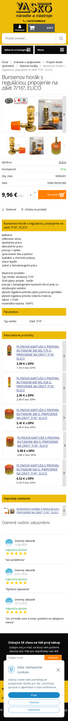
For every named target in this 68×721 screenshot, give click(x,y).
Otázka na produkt (35, 209)
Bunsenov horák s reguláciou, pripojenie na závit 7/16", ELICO (38, 510)
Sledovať (10, 209)
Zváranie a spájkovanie (27, 62)
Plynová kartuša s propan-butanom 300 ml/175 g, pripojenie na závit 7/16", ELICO (38, 353)
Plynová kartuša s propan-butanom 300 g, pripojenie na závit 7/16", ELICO (38, 414)
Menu (41, 49)
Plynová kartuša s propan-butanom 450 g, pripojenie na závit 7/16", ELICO (38, 442)
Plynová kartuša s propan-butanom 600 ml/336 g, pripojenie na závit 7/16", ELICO (38, 384)
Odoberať (53, 657)
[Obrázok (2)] (37, 145)
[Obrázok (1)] (17, 145)
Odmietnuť (34, 709)
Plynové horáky (29, 66)
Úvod (5, 62)
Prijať (34, 695)
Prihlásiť (19, 30)
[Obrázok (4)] (56, 145)
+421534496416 (35, 21)
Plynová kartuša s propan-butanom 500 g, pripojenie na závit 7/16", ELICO (38, 469)
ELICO (62, 162)
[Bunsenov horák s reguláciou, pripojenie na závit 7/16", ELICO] (34, 114)
